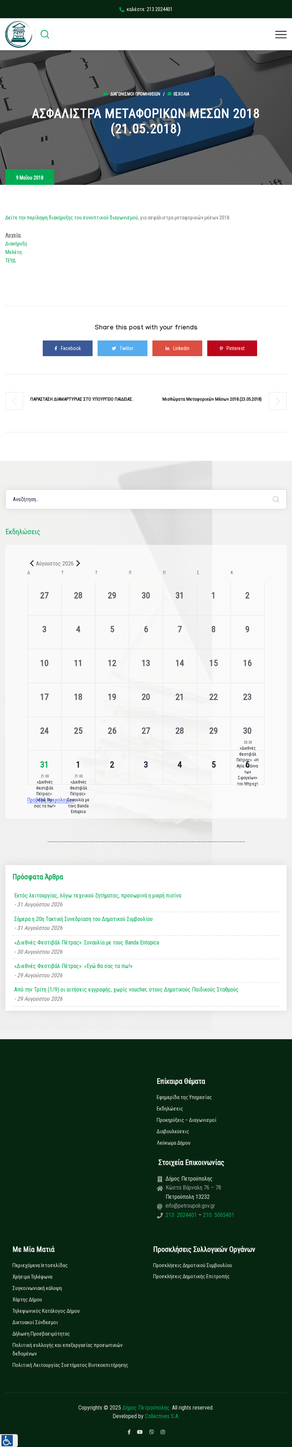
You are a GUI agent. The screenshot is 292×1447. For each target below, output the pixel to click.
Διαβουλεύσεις (173, 1131)
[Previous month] (31, 563)
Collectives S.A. (162, 1416)
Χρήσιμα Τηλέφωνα (32, 1277)
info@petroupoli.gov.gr (190, 1205)
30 (247, 731)
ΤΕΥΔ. (10, 260)
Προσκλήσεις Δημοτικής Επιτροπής (191, 1276)
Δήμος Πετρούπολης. (146, 1407)
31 (44, 765)
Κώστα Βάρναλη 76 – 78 (193, 1187)
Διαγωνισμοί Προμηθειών (135, 94)
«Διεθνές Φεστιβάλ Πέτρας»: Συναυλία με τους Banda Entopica (78, 797)
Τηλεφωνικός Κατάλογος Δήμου (46, 1311)
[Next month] (78, 563)
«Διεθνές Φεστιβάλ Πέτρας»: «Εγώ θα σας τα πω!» (45, 794)
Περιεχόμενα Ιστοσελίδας (40, 1265)
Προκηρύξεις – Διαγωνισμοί (187, 1120)
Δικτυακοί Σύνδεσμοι (35, 1322)
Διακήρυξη (16, 243)
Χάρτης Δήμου (27, 1299)
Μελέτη (13, 252)
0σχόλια (181, 94)
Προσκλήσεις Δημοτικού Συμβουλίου (192, 1265)
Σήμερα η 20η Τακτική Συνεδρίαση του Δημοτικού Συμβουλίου (83, 919)
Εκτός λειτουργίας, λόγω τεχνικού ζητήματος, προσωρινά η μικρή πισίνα (97, 895)
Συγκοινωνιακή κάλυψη (37, 1288)
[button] (9, 1440)
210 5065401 (218, 1215)
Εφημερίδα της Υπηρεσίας (184, 1097)
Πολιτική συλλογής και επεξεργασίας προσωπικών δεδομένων (67, 1349)
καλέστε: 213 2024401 (150, 9)
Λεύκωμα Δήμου (174, 1143)
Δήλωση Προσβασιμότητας (41, 1334)
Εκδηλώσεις (170, 1108)
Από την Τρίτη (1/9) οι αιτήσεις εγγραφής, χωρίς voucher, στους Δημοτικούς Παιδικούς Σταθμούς (126, 989)
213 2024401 (182, 1215)
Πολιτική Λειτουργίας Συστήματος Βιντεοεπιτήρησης (70, 1365)
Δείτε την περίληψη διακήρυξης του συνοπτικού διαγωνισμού (71, 217)
